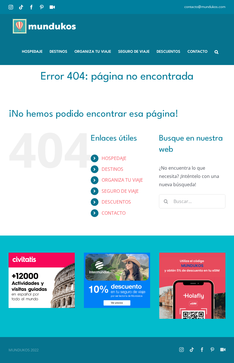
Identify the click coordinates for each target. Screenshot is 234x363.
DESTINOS (112, 169)
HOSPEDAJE (114, 158)
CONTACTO (114, 213)
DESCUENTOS (116, 202)
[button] (216, 51)
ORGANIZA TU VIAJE (122, 180)
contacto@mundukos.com (204, 6)
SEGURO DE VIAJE (120, 191)
